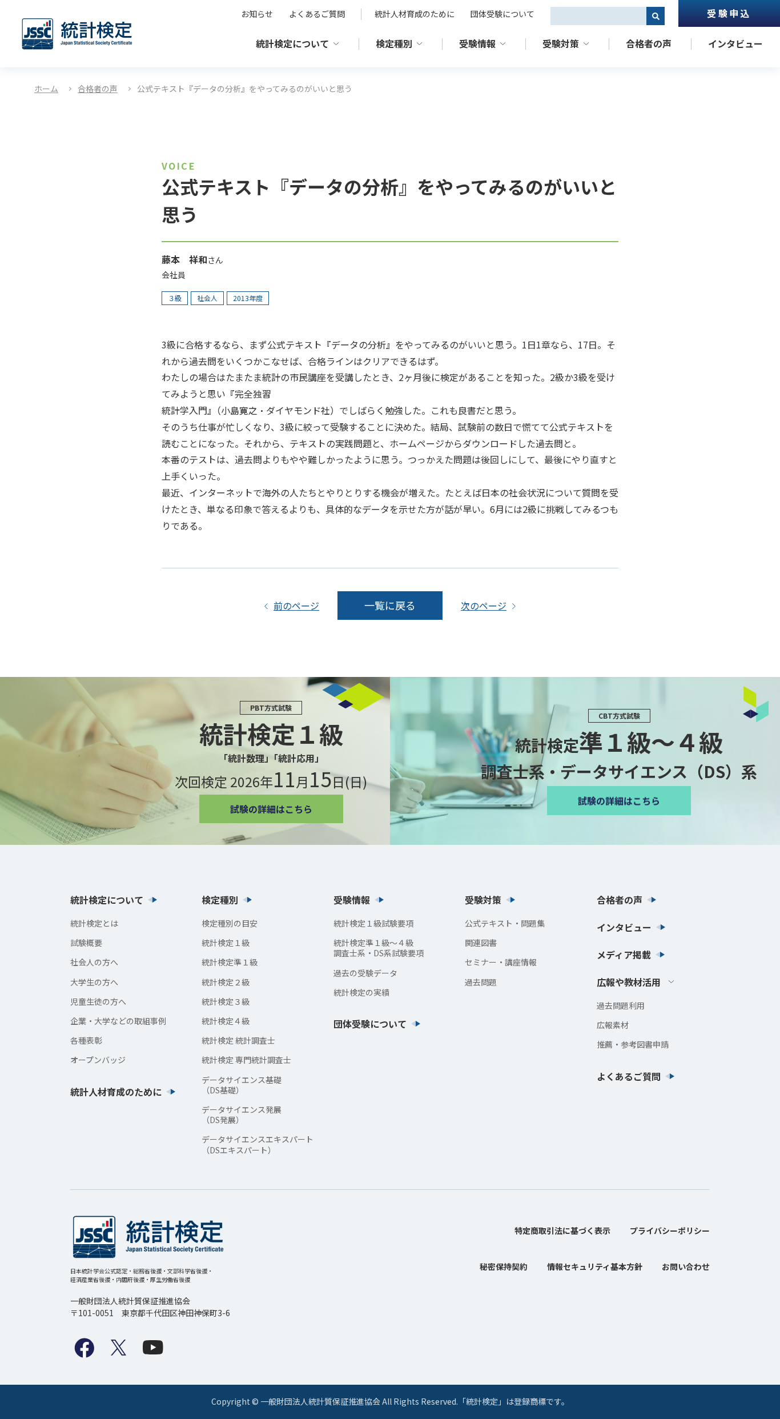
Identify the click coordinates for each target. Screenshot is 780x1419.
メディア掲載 (624, 954)
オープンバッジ (98, 1060)
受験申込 (729, 13)
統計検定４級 (226, 1021)
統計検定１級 (226, 942)
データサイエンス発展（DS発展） (242, 1114)
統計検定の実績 (361, 992)
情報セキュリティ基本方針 (594, 1266)
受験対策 (560, 43)
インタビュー (735, 43)
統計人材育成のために (415, 13)
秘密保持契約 (504, 1266)
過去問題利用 (621, 1005)
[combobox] (598, 16)
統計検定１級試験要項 (373, 923)
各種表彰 (86, 1040)
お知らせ (257, 13)
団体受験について (502, 13)
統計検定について (292, 43)
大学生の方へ (94, 982)
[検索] (655, 16)
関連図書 (481, 942)
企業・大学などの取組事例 (118, 1021)
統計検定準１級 (230, 962)
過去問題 (481, 982)
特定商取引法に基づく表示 (562, 1230)
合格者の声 (649, 43)
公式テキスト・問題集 (505, 923)
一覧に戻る (390, 605)
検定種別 (394, 43)
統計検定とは (94, 923)
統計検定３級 (226, 1001)
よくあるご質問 (317, 13)
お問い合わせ (686, 1266)
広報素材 (613, 1025)
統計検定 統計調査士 (238, 1040)
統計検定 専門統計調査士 (246, 1060)
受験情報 (477, 43)
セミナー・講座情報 (501, 962)
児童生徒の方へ (98, 1001)
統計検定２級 (226, 982)
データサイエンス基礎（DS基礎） (242, 1085)
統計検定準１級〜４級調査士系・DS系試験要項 (378, 947)
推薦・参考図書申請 (633, 1044)
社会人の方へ (94, 962)
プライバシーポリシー (670, 1230)
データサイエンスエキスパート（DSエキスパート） (257, 1144)
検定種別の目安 (230, 923)
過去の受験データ (365, 973)
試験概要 (86, 942)
